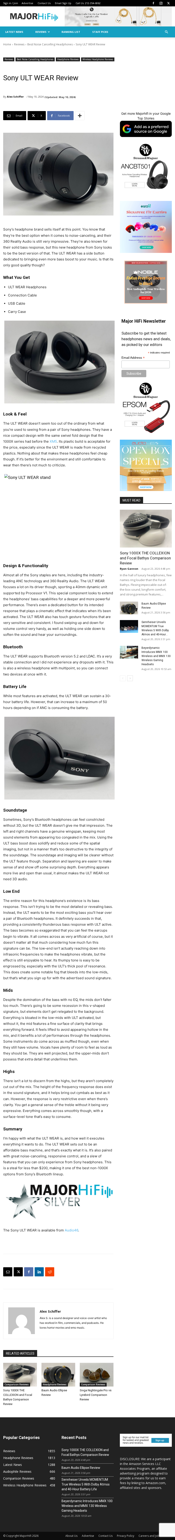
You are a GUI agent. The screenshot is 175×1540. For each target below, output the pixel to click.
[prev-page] (123, 678)
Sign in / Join (10, 3)
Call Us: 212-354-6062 (88, 3)
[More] (80, 115)
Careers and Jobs (150, 1536)
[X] (168, 3)
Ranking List (71, 32)
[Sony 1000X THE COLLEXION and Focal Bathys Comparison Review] (20, 1375)
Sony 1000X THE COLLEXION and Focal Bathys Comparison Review (145, 558)
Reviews (40, 32)
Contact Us (44, 3)
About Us (71, 1536)
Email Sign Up (63, 3)
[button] (166, 32)
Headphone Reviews (68, 59)
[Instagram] (160, 3)
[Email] (7, 1271)
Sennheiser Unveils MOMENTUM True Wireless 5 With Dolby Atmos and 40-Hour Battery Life (86, 1484)
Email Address (133, 358)
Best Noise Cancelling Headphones (50, 44)
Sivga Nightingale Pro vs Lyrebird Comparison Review (95, 1395)
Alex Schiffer (15, 96)
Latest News (14, 32)
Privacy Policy (125, 1536)
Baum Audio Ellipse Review (81, 1468)
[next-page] (130, 678)
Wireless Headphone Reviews (97, 59)
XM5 (53, 441)
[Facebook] (153, 3)
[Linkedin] (39, 1271)
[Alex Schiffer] (21, 1320)
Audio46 (71, 1230)
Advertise (27, 3)
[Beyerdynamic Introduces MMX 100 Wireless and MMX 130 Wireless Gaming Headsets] (129, 652)
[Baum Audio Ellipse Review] (58, 1375)
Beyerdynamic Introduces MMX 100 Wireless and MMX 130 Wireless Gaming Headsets (156, 656)
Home (7, 44)
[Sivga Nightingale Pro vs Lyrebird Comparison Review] (96, 1375)
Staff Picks (100, 32)
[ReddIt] (49, 1271)
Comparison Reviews (17, 1384)
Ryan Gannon (129, 568)
